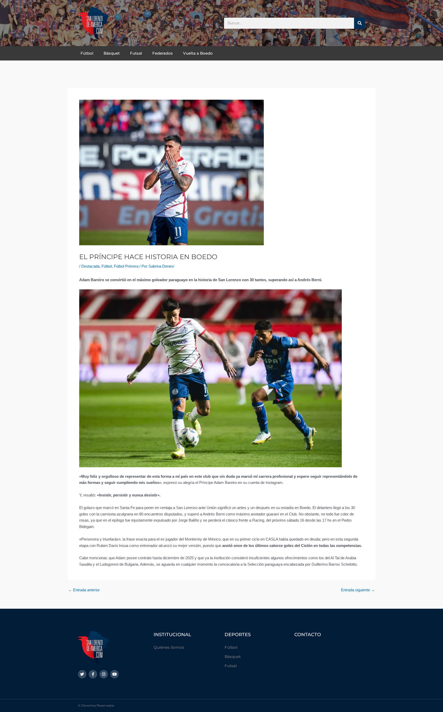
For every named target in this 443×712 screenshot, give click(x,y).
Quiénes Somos (169, 647)
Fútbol (86, 53)
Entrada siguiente (358, 590)
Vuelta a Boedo (198, 53)
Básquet (112, 53)
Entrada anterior (84, 590)
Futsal (136, 53)
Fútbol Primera (126, 266)
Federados (162, 53)
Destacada (90, 266)
